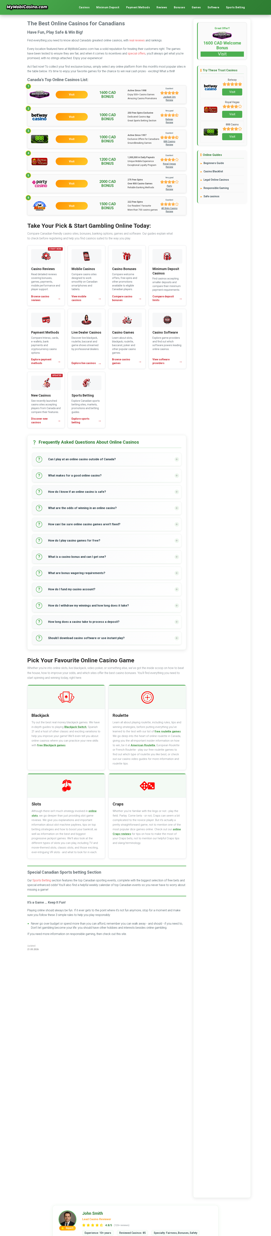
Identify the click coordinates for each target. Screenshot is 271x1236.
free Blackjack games (51, 745)
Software (213, 7)
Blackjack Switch (75, 727)
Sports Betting (235, 7)
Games (196, 7)
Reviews (162, 7)
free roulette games (168, 731)
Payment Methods (138, 7)
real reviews (137, 40)
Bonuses (179, 7)
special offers (136, 53)
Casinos (84, 7)
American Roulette (143, 745)
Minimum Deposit (107, 7)
